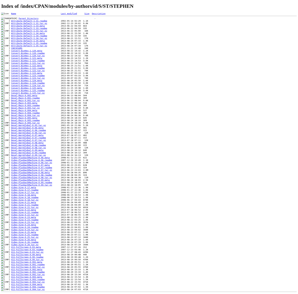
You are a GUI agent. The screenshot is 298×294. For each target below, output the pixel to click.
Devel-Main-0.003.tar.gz (25, 108)
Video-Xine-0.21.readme (24, 205)
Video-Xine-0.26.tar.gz (24, 244)
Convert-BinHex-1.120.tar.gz (28, 56)
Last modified (69, 13)
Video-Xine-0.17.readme (24, 190)
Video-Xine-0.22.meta (23, 210)
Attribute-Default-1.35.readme (29, 43)
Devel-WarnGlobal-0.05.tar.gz (28, 125)
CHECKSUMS (16, 48)
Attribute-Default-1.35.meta (28, 41)
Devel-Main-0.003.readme (25, 105)
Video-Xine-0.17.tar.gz (24, 192)
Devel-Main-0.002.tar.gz (25, 100)
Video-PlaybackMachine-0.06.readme (31, 160)
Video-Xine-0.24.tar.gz (24, 230)
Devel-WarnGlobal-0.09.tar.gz (28, 155)
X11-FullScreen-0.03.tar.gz (27, 252)
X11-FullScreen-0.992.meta (26, 269)
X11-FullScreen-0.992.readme (28, 272)
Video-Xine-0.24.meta (23, 225)
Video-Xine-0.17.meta (23, 187)
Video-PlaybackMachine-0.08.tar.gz (31, 177)
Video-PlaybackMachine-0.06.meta (30, 157)
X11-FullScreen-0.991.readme (28, 264)
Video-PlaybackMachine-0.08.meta (30, 172)
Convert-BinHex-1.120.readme (28, 53)
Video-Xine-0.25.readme (24, 235)
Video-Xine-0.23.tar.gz (24, 222)
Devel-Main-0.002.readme (25, 98)
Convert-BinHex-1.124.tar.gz (28, 85)
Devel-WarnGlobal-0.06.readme (28, 130)
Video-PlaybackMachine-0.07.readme (31, 167)
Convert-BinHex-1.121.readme (28, 61)
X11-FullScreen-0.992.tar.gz (28, 274)
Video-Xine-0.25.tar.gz (24, 237)
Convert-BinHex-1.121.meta (26, 58)
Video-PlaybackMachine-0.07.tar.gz (31, 170)
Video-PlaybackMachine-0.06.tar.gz (31, 162)
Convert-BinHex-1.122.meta (26, 65)
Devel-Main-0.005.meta (24, 118)
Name (13, 13)
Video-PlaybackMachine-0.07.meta (30, 165)
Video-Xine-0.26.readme (24, 242)
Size (86, 13)
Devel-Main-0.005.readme (25, 120)
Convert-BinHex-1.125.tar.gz (28, 93)
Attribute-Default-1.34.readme (29, 36)
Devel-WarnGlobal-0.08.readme (28, 145)
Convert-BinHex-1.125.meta (26, 88)
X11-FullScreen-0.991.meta (26, 262)
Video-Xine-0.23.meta (23, 217)
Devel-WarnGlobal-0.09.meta (27, 150)
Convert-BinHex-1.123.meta (26, 73)
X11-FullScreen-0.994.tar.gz (28, 289)
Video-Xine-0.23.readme (24, 220)
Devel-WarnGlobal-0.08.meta (27, 143)
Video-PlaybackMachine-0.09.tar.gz (31, 185)
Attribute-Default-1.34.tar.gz (29, 38)
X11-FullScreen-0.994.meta (26, 284)
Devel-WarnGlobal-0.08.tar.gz (28, 148)
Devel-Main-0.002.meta (24, 95)
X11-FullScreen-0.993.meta (26, 277)
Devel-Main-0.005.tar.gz (25, 123)
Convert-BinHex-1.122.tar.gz (28, 70)
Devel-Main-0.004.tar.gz (25, 115)
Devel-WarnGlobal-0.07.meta (27, 135)
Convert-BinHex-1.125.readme (28, 90)
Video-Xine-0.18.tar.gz (24, 200)
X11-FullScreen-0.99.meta (26, 254)
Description (99, 13)
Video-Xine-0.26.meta (23, 240)
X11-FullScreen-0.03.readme (27, 249)
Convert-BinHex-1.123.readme (28, 75)
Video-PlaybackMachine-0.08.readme (31, 175)
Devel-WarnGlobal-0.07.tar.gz (28, 140)
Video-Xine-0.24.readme (24, 227)
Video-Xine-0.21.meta (23, 202)
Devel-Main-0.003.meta (24, 103)
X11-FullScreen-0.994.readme (28, 287)
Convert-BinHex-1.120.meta (26, 51)
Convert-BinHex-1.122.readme (28, 68)
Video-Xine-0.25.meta (23, 232)
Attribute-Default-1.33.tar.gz (29, 31)
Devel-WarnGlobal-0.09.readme (28, 153)
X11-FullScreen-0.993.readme (28, 279)
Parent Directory (28, 18)
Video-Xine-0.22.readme (24, 212)
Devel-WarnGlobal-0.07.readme (28, 138)
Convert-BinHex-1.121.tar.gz (28, 63)
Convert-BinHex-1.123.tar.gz (28, 78)
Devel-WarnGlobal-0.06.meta (27, 128)
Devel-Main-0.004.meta (24, 110)
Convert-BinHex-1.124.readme (28, 83)
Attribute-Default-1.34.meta (28, 33)
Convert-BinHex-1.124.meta (26, 80)
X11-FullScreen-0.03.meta (26, 247)
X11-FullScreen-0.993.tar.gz (28, 282)
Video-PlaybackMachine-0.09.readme (31, 182)
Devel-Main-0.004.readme (25, 113)
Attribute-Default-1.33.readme (29, 28)
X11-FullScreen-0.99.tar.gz (27, 259)
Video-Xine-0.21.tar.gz (24, 207)
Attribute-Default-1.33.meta (28, 26)
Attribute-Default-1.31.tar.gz (29, 23)
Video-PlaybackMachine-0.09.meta (30, 180)
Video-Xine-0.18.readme (24, 197)
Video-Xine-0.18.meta (23, 195)
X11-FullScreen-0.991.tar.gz (28, 267)
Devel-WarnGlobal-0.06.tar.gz (28, 133)
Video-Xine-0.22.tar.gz (24, 215)
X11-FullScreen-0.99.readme (27, 257)
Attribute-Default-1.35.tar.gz (29, 46)
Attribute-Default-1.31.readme (29, 21)
